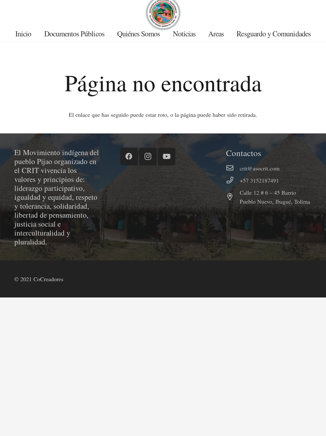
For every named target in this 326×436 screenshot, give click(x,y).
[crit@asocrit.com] (233, 168)
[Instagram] (148, 156)
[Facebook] (129, 156)
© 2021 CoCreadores (38, 279)
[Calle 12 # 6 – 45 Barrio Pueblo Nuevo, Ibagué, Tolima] (233, 196)
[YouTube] (166, 156)
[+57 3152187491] (233, 180)
